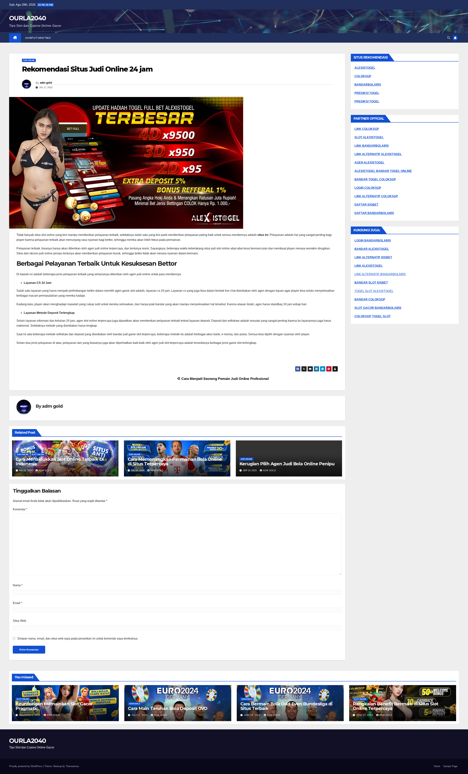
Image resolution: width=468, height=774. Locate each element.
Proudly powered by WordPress (26, 766)
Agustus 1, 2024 (30, 715)
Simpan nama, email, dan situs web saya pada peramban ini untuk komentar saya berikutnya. (77, 638)
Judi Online (29, 60)
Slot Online (38, 454)
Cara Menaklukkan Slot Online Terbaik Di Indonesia (60, 461)
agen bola (134, 704)
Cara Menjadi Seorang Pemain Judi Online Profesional (224, 379)
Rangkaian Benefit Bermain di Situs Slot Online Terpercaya (395, 706)
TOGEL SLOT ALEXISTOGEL (373, 291)
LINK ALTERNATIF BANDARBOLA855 (380, 274)
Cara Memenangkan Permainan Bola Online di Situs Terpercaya (175, 461)
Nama (17, 585)
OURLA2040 (27, 18)
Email (17, 603)
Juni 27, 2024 (365, 715)
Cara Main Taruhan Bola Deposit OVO (167, 708)
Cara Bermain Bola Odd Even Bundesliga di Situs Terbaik (286, 706)
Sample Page (450, 766)
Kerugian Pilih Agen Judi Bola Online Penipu (287, 463)
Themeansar (72, 766)
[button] (448, 37)
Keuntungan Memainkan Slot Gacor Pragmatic (54, 706)
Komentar (20, 509)
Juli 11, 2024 (139, 715)
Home (437, 766)
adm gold (46, 82)
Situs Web (19, 620)
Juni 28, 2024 (252, 715)
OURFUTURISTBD (38, 38)
